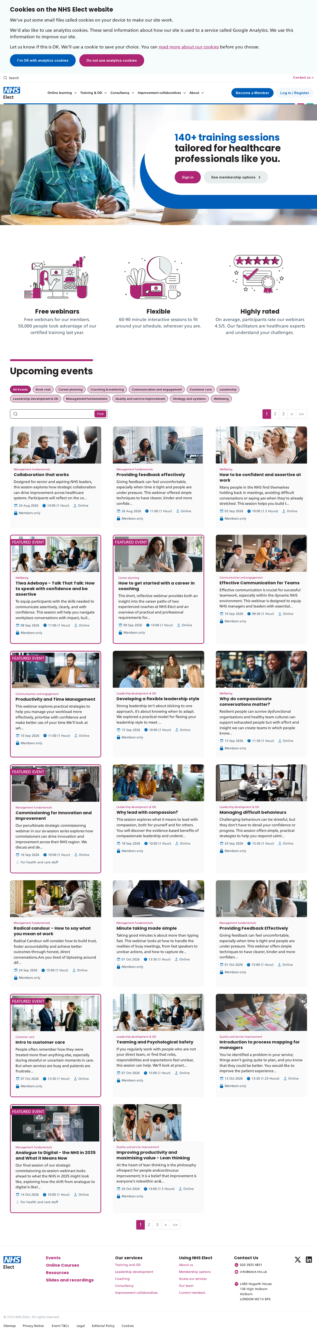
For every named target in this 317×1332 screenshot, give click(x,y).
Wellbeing (221, 399)
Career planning (70, 389)
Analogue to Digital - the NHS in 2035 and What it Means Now (56, 1155)
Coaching (122, 1279)
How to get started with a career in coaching (156, 585)
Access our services (193, 1279)
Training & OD (91, 93)
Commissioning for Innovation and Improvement (54, 815)
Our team (186, 1285)
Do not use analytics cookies (112, 60)
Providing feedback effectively (150, 474)
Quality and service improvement (140, 399)
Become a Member (252, 93)
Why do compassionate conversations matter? (246, 701)
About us (186, 1265)
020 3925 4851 (251, 1265)
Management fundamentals (86, 399)
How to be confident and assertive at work (260, 477)
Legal (81, 1326)
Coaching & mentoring (107, 389)
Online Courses (62, 1265)
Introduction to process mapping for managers (260, 1044)
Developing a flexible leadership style (157, 699)
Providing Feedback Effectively (254, 928)
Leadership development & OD (35, 399)
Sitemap (9, 1326)
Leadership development (134, 1272)
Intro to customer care (40, 1042)
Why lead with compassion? (147, 812)
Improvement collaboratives (159, 93)
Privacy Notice (33, 1326)
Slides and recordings (70, 1280)
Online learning (60, 93)
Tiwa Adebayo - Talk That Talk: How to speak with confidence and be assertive (55, 588)
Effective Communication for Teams (260, 583)
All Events (20, 389)
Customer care (201, 389)
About (194, 93)
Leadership (228, 389)
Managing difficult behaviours (253, 812)
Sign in (188, 177)
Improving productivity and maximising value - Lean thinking (153, 1155)
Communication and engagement (157, 389)
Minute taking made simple (146, 928)
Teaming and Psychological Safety (154, 1042)
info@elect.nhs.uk (253, 1272)
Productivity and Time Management (55, 699)
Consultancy (119, 93)
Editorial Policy (103, 1326)
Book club (43, 389)
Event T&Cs (60, 1326)
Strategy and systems (189, 399)
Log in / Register (294, 93)
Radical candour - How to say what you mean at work (52, 931)
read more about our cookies (189, 47)
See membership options (233, 177)
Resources (57, 1272)
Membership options (194, 1272)
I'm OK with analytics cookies (42, 60)
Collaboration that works (41, 474)
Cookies (128, 1326)
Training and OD (128, 1265)
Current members (192, 1292)
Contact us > (303, 77)
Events (53, 1258)
